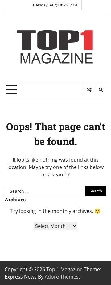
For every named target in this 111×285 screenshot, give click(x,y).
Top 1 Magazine (64, 269)
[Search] (100, 90)
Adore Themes (62, 276)
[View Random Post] (89, 90)
